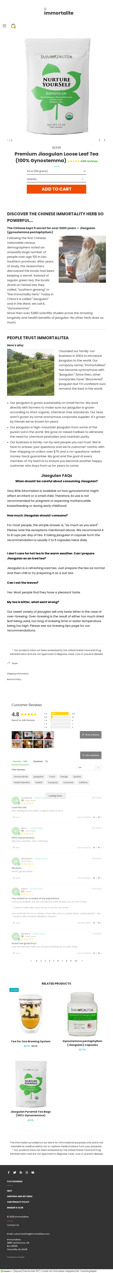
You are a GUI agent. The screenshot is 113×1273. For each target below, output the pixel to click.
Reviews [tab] (17, 761)
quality (77, 776)
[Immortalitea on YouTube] (32, 1172)
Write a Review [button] (92, 734)
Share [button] (17, 817)
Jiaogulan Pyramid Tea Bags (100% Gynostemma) (30, 1113)
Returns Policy (14, 679)
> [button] (82, 960)
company (53, 782)
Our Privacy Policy (18, 1201)
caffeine (83, 782)
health (38, 782)
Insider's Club (15, 1207)
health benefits (22, 782)
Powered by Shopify (15, 1257)
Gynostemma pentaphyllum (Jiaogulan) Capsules (82, 1043)
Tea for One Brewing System (30, 1041)
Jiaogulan (38, 776)
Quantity (32, 179)
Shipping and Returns (19, 1196)
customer (68, 782)
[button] (99, 140)
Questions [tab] (38, 761)
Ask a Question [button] (92, 755)
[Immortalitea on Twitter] (14, 1172)
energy (64, 776)
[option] (56, 87)
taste (52, 776)
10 (75, 960)
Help (9, 1190)
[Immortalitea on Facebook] (8, 1172)
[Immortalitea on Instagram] (26, 1172)
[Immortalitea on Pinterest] (20, 1172)
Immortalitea (21, 776)
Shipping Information (18, 673)
